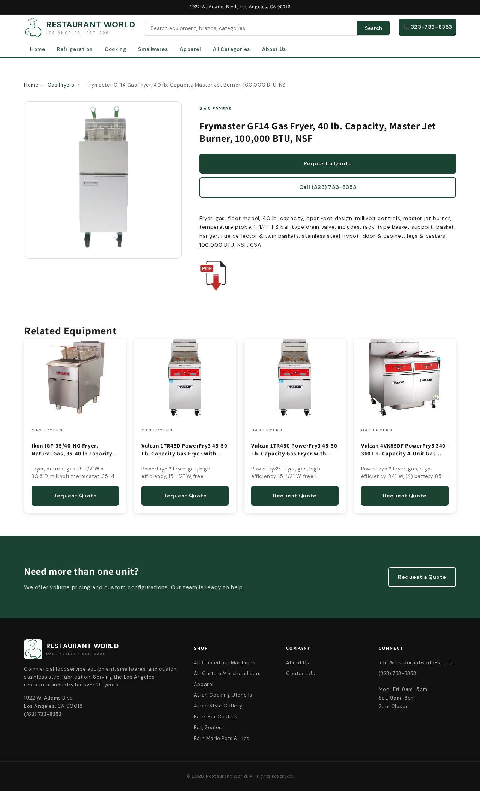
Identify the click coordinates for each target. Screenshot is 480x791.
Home (37, 49)
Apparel (190, 49)
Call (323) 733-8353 (327, 187)
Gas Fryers (61, 85)
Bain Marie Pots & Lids (222, 738)
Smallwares (153, 49)
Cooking (115, 49)
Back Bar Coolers (216, 716)
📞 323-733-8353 (427, 27)
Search (373, 28)
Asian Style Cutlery (218, 706)
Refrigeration (75, 49)
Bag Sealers (209, 727)
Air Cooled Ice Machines (225, 662)
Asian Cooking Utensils (223, 695)
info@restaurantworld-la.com (416, 662)
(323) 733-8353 (397, 673)
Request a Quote (328, 163)
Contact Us (300, 673)
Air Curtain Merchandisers (227, 673)
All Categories (231, 49)
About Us (274, 49)
